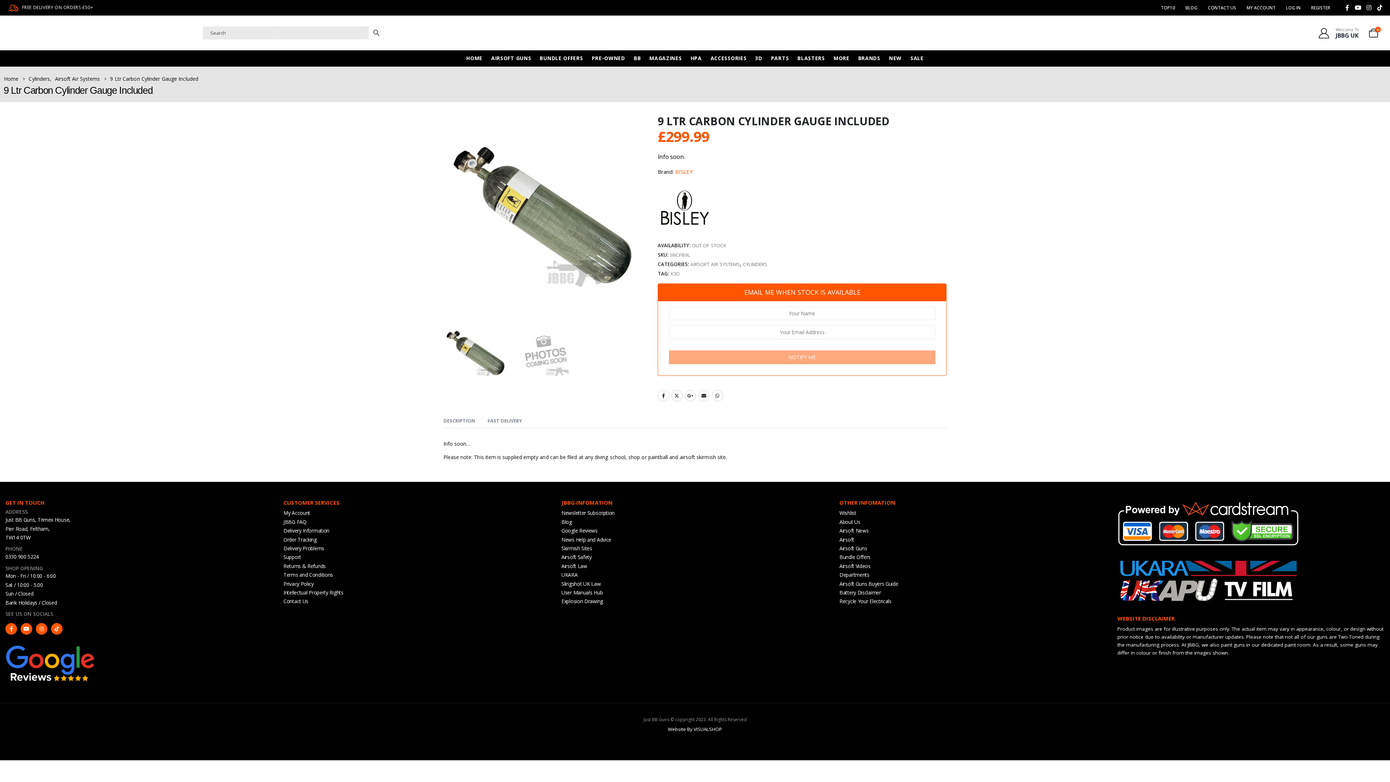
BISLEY (684, 171)
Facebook (663, 395)
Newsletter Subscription (588, 512)
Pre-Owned (608, 58)
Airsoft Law (574, 566)
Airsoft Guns (511, 58)
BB (637, 58)
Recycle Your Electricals (865, 601)
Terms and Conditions (308, 574)
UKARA (569, 574)
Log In (1293, 8)
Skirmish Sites (576, 548)
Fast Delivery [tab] (505, 420)
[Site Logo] (77, 33)
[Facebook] (1347, 7)
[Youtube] (1358, 7)
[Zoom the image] (50, 647)
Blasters (811, 58)
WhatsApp (717, 395)
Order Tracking (300, 539)
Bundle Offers (561, 58)
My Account (296, 512)
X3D (675, 273)
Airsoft (846, 539)
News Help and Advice (586, 539)
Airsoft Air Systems (715, 264)
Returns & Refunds (304, 566)
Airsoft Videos (855, 566)
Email (703, 395)
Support (292, 557)
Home (474, 58)
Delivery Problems (303, 548)
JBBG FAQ (295, 521)
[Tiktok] (1380, 7)
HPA (696, 58)
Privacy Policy (298, 583)
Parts (780, 58)
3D (758, 58)
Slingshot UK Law (581, 583)
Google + (690, 395)
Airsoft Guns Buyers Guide (868, 583)
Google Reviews (579, 530)
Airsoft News (853, 530)
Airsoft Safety (576, 557)
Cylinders (755, 264)
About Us (849, 521)
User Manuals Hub (582, 592)
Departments (854, 574)
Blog (1191, 8)
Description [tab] (459, 420)
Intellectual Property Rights (313, 592)
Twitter (677, 395)
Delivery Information (306, 530)
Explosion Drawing (582, 601)
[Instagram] (1369, 7)
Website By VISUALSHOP (695, 729)
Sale (917, 58)
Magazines (665, 58)
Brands (869, 58)
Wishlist (847, 512)
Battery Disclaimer (860, 592)
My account (1261, 8)
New (895, 58)
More (842, 58)
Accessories (729, 58)
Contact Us (1222, 8)
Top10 (1168, 8)
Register (1320, 8)
